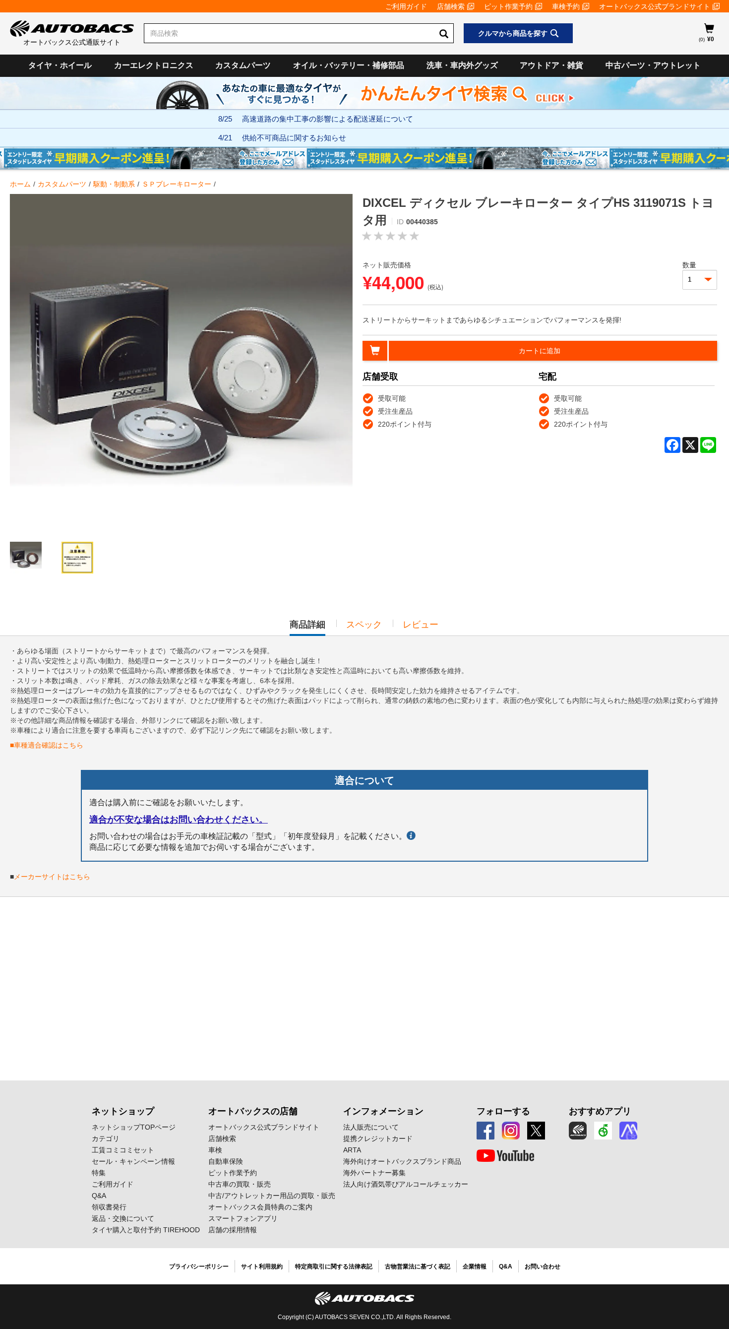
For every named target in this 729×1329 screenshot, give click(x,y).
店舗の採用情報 (232, 1230)
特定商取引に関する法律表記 (333, 1266)
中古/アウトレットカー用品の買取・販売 (271, 1196)
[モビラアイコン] (628, 1130)
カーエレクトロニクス (153, 65)
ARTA (352, 1150)
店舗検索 (451, 6)
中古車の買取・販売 (239, 1184)
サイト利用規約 (262, 1266)
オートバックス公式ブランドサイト (654, 6)
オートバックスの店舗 (253, 1111)
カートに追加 (539, 351)
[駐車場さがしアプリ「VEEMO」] (603, 1130)
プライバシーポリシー (199, 1266)
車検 (215, 1150)
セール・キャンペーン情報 (133, 1161)
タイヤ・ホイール (60, 65)
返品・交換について (123, 1218)
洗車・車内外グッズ (462, 65)
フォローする (503, 1111)
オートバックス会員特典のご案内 (260, 1207)
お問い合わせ (542, 1266)
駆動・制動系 (114, 184)
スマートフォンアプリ (243, 1218)
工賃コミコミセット (123, 1150)
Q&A (99, 1196)
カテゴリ (106, 1138)
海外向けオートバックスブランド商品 (402, 1161)
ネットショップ (123, 1111)
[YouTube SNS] (505, 1156)
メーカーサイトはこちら (52, 877)
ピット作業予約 (508, 6)
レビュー (420, 625)
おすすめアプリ (600, 1111)
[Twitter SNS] (536, 1130)
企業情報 (474, 1266)
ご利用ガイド (406, 6)
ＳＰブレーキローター (176, 184)
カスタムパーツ (243, 65)
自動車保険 (225, 1161)
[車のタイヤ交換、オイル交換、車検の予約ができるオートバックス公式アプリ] (578, 1130)
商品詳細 (307, 627)
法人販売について (371, 1127)
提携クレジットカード (378, 1138)
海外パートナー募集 (374, 1173)
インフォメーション (383, 1111)
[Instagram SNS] (511, 1130)
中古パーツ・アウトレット (653, 65)
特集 (99, 1173)
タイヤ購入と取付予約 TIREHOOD (146, 1230)
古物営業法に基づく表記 (417, 1266)
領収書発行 (109, 1207)
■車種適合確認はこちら (46, 745)
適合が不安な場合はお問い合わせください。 (178, 819)
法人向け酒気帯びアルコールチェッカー (405, 1184)
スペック (364, 625)
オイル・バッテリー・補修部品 (348, 65)
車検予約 (566, 6)
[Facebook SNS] (485, 1130)
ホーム (20, 184)
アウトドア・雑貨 (551, 65)
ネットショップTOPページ (134, 1127)
